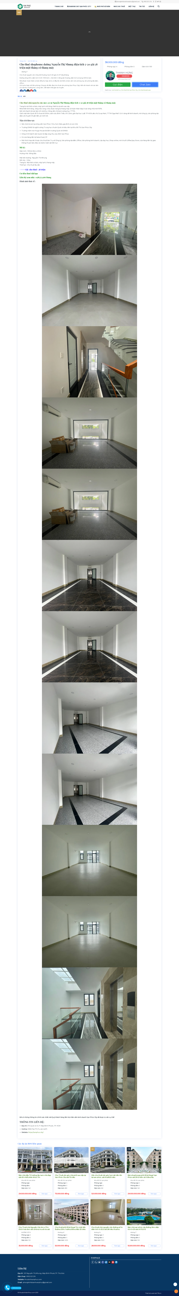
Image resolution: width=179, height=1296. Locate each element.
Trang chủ (59, 6)
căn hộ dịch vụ (32, 61)
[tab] (20, 96)
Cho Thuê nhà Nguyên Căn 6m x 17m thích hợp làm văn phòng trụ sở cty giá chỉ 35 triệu (34, 1229)
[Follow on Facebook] (153, 1)
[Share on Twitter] (24, 91)
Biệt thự (131, 6)
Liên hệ (151, 6)
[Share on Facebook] (21, 91)
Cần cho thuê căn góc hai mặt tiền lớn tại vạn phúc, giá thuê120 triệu (106, 1176)
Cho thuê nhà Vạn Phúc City (129, 90)
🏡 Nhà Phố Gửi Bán (102, 6)
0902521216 (125, 76)
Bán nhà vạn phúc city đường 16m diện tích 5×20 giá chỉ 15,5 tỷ (143, 1228)
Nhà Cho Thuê (119, 6)
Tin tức (142, 6)
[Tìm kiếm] (158, 6)
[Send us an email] (160, 1)
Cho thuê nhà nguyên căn (31, 102)
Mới (24, 96)
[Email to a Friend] (28, 91)
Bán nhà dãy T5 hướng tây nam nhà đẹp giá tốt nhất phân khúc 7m (35, 1176)
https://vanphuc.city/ (35, 1132)
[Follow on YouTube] (99, 1262)
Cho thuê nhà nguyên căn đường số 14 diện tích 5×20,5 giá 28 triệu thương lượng (107, 1229)
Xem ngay (45, 1193)
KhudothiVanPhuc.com (27, 1292)
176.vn (159, 1293)
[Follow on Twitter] (158, 1)
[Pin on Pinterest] (31, 91)
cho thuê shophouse (144, 90)
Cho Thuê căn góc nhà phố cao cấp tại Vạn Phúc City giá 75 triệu (70, 1176)
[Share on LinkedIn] (34, 91)
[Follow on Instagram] (155, 1)
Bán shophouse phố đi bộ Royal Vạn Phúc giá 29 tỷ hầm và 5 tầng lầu (142, 1176)
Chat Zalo (145, 84)
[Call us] (96, 1262)
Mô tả (20, 96)
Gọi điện (118, 84)
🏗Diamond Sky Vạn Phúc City (79, 6)
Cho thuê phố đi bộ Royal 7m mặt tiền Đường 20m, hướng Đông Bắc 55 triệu (70, 1228)
